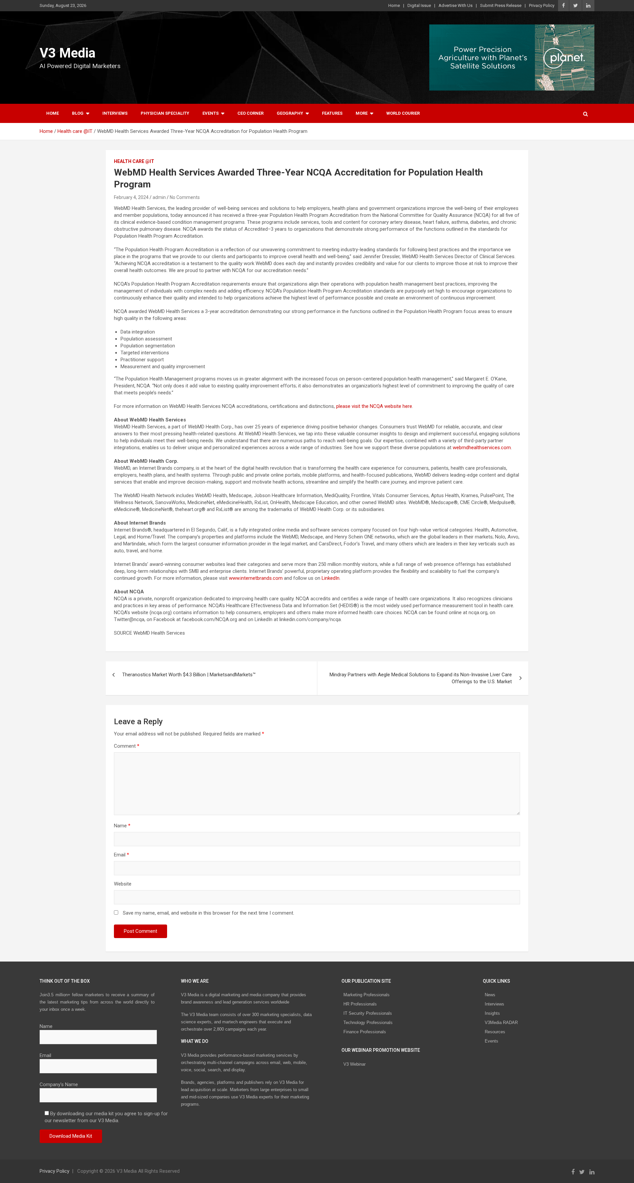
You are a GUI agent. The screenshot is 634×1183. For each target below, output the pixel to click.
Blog (78, 113)
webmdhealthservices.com (482, 448)
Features (332, 113)
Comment (126, 746)
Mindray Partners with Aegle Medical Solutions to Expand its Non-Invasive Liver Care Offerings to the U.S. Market (421, 678)
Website (122, 884)
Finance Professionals (364, 1031)
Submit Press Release (500, 5)
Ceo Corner (250, 113)
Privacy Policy (541, 5)
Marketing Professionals (366, 994)
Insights (492, 1013)
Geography (290, 113)
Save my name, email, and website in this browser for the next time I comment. (208, 913)
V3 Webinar (354, 1064)
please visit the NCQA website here (374, 406)
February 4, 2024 (131, 197)
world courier (403, 113)
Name (122, 826)
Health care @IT (134, 161)
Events (210, 113)
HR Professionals (360, 1004)
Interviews (114, 113)
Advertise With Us (456, 5)
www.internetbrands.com (256, 578)
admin (159, 197)
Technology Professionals (368, 1022)
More (362, 113)
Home (394, 5)
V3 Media (67, 53)
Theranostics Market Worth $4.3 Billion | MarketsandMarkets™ (189, 675)
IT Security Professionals (367, 1013)
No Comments (185, 197)
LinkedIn (330, 578)
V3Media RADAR (501, 1022)
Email (121, 855)
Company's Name (59, 1084)
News (490, 994)
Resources (495, 1031)
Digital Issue (419, 5)
